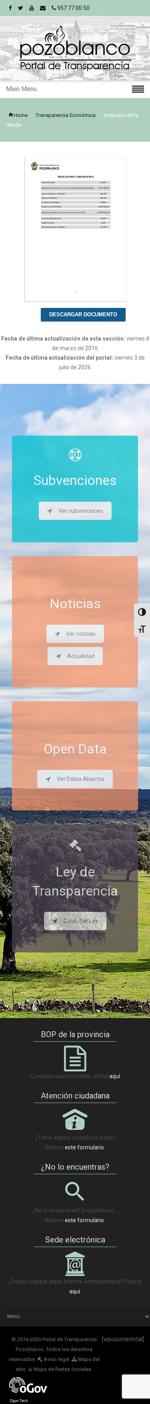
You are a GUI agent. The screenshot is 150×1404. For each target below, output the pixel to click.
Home (21, 115)
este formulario (84, 1147)
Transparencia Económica (66, 115)
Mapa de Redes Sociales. (60, 1369)
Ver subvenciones (80, 511)
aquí (114, 1076)
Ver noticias (81, 634)
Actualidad (80, 656)
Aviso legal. (56, 1359)
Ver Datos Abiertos (80, 779)
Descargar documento (83, 314)
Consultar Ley (81, 921)
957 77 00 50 (73, 8)
